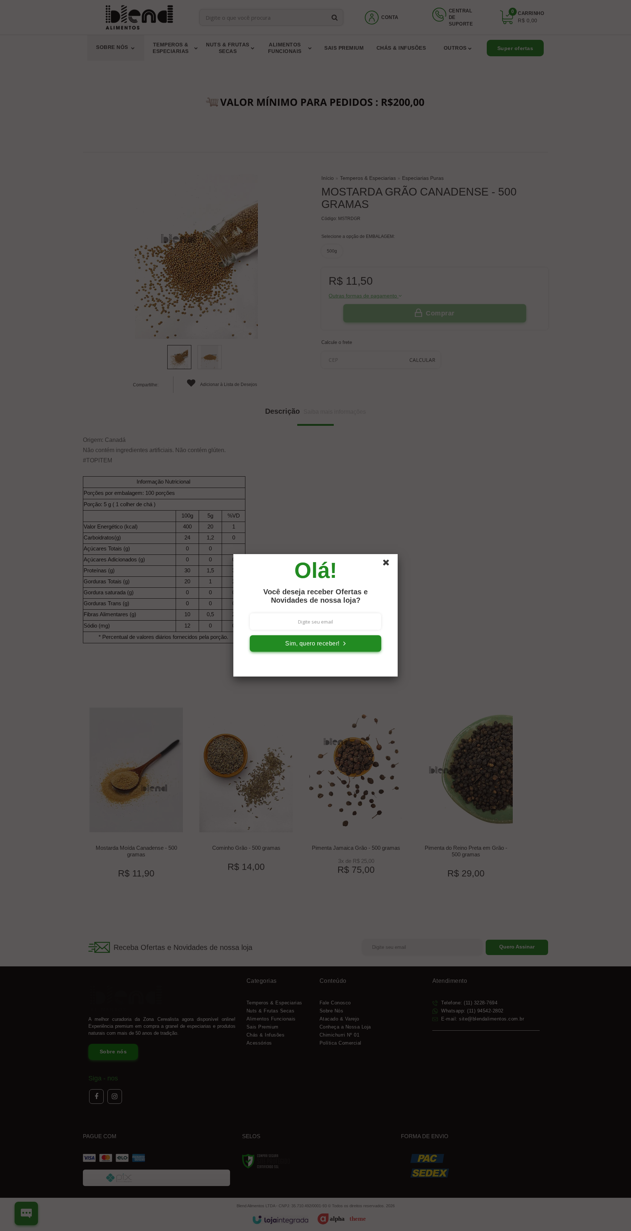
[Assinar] (315, 643)
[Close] (389, 564)
